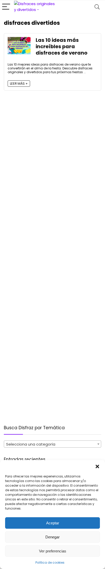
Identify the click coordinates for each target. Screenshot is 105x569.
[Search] (97, 7)
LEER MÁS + (19, 83)
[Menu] (6, 7)
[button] (97, 466)
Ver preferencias (52, 551)
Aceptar (52, 523)
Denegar (52, 537)
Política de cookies (49, 562)
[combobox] (52, 444)
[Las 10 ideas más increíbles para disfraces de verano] (19, 40)
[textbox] (52, 444)
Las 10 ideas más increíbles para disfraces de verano (61, 46)
